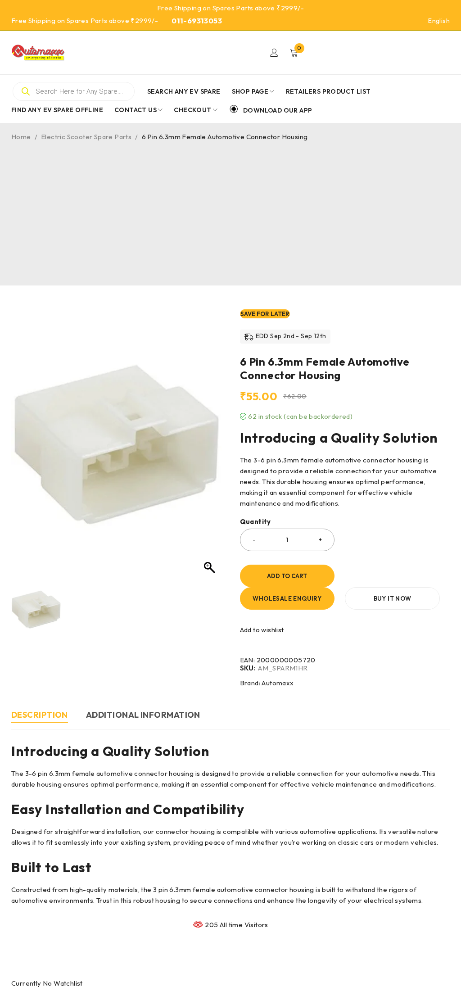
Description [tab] (39, 715)
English (439, 21)
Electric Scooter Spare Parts (86, 136)
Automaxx (278, 683)
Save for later (264, 313)
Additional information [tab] (143, 715)
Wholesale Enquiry (287, 598)
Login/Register (274, 53)
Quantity (255, 522)
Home (21, 136)
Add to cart (287, 575)
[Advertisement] (230, 209)
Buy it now (392, 598)
